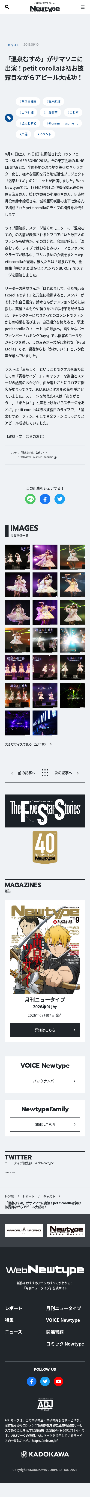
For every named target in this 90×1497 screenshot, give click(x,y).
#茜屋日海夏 (28, 101)
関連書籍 (55, 1331)
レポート (29, 1196)
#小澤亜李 (50, 112)
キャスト (49, 1196)
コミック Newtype (65, 1343)
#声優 (23, 134)
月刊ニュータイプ (63, 1308)
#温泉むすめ (28, 123)
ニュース (13, 1331)
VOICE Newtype (63, 1320)
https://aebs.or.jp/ (45, 1440)
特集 (9, 1320)
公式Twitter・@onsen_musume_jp (37, 457)
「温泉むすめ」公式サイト (33, 452)
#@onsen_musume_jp (62, 123)
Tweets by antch (10, 1172)
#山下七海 (26, 112)
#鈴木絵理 (53, 101)
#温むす (73, 112)
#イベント (44, 134)
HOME (9, 1196)
